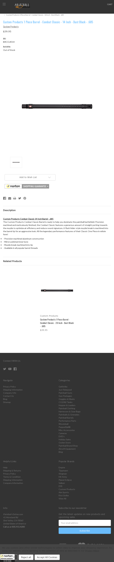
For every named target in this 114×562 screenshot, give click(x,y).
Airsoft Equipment (67, 449)
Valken (62, 483)
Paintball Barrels (66, 417)
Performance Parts (67, 421)
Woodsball (63, 424)
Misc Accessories (67, 430)
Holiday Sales (65, 439)
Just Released (65, 389)
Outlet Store (65, 442)
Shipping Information (13, 389)
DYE (60, 486)
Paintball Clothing (67, 408)
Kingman (63, 473)
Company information (13, 483)
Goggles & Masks (67, 399)
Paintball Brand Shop (68, 445)
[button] (7, 558)
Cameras (63, 433)
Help (5, 467)
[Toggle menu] (4, 4)
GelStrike (63, 386)
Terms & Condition (12, 477)
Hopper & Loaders (67, 405)
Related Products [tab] (12, 261)
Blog (5, 399)
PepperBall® (65, 427)
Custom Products (67, 489)
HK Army (63, 477)
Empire (62, 467)
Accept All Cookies (47, 557)
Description (9, 210)
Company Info (9, 393)
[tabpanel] (57, 300)
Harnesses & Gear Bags (70, 411)
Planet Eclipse (65, 480)
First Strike (64, 495)
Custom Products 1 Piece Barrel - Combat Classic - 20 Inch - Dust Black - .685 (57, 323)
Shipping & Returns (12, 470)
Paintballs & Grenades (69, 414)
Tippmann (63, 470)
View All (62, 498)
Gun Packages (65, 396)
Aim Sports (64, 492)
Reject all (26, 557)
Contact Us (8, 396)
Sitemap (7, 402)
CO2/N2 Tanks (65, 402)
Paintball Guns (65, 393)
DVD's (62, 436)
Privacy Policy (9, 386)
